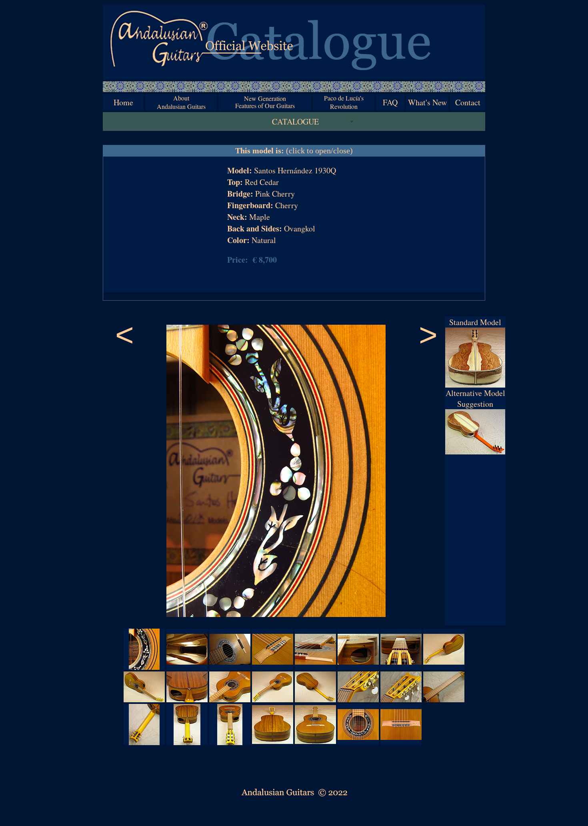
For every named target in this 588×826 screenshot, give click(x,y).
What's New (427, 102)
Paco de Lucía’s (344, 98)
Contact (467, 102)
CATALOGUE (295, 121)
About (181, 98)
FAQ (390, 102)
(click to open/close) (294, 150)
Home (123, 102)
